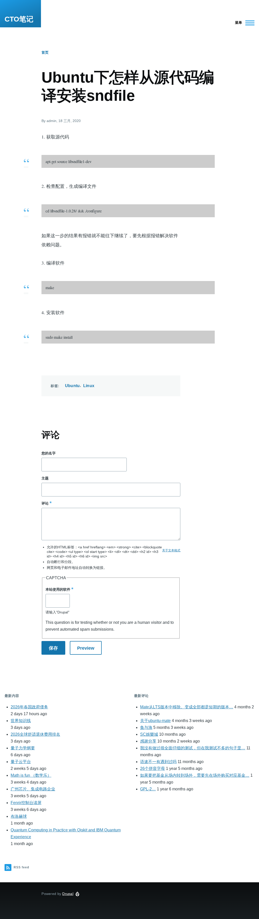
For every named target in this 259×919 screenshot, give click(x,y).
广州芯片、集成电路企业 (33, 789)
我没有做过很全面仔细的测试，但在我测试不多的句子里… (192, 748)
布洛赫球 (19, 816)
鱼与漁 (146, 727)
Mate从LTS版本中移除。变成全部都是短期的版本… (186, 707)
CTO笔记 (19, 19)
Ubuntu (72, 386)
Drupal (67, 894)
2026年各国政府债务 (29, 707)
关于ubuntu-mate (155, 720)
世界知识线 (21, 720)
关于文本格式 (171, 550)
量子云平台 (21, 762)
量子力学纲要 (23, 748)
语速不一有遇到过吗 (158, 762)
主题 (45, 478)
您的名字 (48, 453)
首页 (45, 52)
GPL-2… (148, 789)
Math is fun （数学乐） (31, 775)
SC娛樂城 (149, 734)
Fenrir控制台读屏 (26, 803)
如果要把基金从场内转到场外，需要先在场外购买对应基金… (194, 775)
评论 (45, 503)
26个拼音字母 (152, 768)
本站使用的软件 (58, 589)
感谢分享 (148, 741)
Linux (89, 386)
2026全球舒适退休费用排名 (35, 734)
